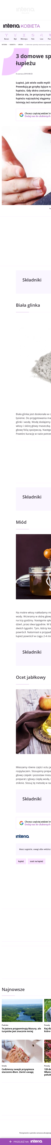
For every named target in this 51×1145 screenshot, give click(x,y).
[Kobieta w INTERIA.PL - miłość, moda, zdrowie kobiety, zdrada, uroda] (30, 26)
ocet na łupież (36, 861)
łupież (21, 861)
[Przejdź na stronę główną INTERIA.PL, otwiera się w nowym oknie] (11, 26)
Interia (4, 44)
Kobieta (13, 44)
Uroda (20, 44)
